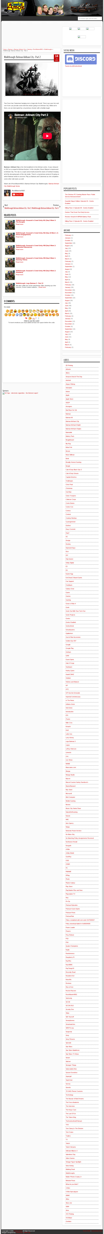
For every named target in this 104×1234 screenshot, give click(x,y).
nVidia (68, 849)
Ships (67, 1013)
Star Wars (69, 1046)
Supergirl (69, 1076)
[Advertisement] (50, 33)
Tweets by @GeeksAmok (73, 66)
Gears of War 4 (71, 603)
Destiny (68, 544)
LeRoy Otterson (71, 749)
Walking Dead (70, 1169)
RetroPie (68, 979)
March (67, 259)
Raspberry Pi (70, 957)
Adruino (68, 369)
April (66, 256)
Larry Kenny (70, 737)
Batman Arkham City (72, 421)
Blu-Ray (68, 443)
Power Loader (70, 927)
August (67, 245)
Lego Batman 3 (71, 741)
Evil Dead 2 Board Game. (74, 577)
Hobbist (68, 678)
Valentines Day (70, 1154)
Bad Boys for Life (71, 410)
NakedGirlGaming (71, 812)
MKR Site (27, 1232)
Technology (69, 1095)
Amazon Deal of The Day (74, 376)
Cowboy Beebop (71, 518)
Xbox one (69, 1203)
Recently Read (70, 972)
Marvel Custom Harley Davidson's (77, 782)
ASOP (68, 402)
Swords (68, 1087)
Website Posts (70, 1180)
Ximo (67, 1210)
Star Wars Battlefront (72, 1050)
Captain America (71, 477)
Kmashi (68, 726)
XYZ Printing (70, 1214)
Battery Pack (70, 436)
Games (68, 596)
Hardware (69, 667)
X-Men (68, 1188)
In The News (70, 700)
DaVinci (68, 525)
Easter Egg (69, 574)
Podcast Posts (70, 912)
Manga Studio (70, 775)
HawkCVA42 (70, 674)
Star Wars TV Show (72, 1054)
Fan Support (70, 581)
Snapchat (69, 1031)
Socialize (50, 23)
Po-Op (68, 901)
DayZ (67, 533)
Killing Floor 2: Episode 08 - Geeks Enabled (79, 208)
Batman (68, 414)
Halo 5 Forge (70, 663)
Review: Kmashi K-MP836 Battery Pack (78, 216)
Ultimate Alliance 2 (71, 1151)
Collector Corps (71, 499)
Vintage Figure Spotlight (73, 1162)
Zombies (68, 1221)
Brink (67, 458)
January (67, 238)
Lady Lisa (69, 734)
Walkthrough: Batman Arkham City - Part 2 (22, 57)
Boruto (68, 451)
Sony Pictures (70, 1039)
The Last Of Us (71, 1113)
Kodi (67, 730)
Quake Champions (72, 946)
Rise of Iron (69, 987)
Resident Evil (70, 976)
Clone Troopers (71, 496)
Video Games (70, 1158)
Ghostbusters (70, 630)
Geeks (68, 618)
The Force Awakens (72, 1102)
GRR (67, 656)
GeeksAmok (70, 626)
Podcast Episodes (72, 905)
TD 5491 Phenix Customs (74, 1091)
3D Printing (69, 365)
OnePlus (68, 856)
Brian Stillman (70, 455)
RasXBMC (69, 964)
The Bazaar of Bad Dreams (75, 1098)
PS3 (67, 938)
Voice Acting (70, 1165)
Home (5, 23)
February (68, 235)
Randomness (70, 953)
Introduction (69, 711)
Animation (69, 388)
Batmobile (69, 432)
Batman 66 (69, 417)
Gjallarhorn (69, 633)
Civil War (69, 492)
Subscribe (72, 23)
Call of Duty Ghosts (72, 473)
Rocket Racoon (71, 990)
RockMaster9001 (71, 994)
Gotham (68, 652)
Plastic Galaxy (70, 883)
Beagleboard (70, 440)
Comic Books (70, 503)
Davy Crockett (70, 529)
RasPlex (68, 961)
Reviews (24, 23)
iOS (67, 715)
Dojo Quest (69, 559)
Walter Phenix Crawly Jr (74, 1177)
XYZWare (69, 1218)
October (67, 240)
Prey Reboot (70, 935)
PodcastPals (70, 916)
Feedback (60, 23)
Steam (68, 1057)
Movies (68, 804)
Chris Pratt (69, 484)
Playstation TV (70, 894)
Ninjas (68, 827)
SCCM (68, 1002)
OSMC (68, 864)
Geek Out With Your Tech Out (75, 611)
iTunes (68, 719)
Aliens (68, 373)
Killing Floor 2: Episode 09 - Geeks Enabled (79, 221)
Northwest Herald (71, 842)
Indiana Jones (70, 704)
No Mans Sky (70, 834)
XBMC (68, 1195)
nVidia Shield (70, 853)
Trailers (68, 1136)
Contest (68, 514)
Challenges (69, 481)
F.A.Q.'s (82, 23)
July (66, 248)
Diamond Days (70, 548)
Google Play (70, 648)
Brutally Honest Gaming (73, 462)
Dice (67, 551)
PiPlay (68, 875)
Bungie (68, 466)
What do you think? (72, 1184)
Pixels (68, 879)
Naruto (68, 816)
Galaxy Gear (70, 589)
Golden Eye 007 (71, 641)
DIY (67, 555)
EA (67, 570)
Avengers (69, 406)
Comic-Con (69, 507)
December (68, 290)
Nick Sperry (70, 823)
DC (67, 536)
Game (68, 592)
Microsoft (69, 793)
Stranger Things (71, 1065)
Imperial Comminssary (73, 697)
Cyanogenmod (70, 522)
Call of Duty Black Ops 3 (74, 469)
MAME (68, 764)
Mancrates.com (71, 767)
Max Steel (69, 790)
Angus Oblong (70, 384)
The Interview (70, 1106)
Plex (67, 898)
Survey (68, 1084)
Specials (68, 1043)
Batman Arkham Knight (73, 425)
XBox (67, 1199)
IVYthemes (19, 1232)
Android (68, 380)
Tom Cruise (69, 1132)
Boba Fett (69, 447)
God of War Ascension (73, 637)
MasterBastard (70, 786)
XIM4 (67, 1206)
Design (68, 540)
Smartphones (70, 1020)
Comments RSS (97, 1231)
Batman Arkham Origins (73, 429)
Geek (67, 607)
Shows (14, 23)
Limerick (68, 752)
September (68, 243)
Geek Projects (70, 615)
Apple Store (69, 399)
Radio (67, 950)
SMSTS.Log (70, 1028)
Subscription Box (71, 1069)
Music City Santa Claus (73, 808)
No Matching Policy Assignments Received (80, 838)
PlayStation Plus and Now (74, 890)
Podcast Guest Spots (73, 909)
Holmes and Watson (72, 682)
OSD (67, 860)
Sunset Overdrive (71, 1072)
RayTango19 (70, 968)
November (68, 292)
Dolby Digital (70, 563)
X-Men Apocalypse (72, 1191)
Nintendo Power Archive (73, 831)
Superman (69, 1080)
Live (67, 756)
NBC (67, 819)
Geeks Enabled (71, 622)
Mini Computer (70, 797)
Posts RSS (86, 1231)
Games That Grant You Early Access (77, 212)
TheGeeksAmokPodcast (74, 1121)
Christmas (69, 488)
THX (67, 1124)
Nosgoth (68, 845)
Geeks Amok (18, 1231)
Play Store (69, 886)
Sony (67, 1035)
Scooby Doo (70, 1009)
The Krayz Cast (71, 1110)
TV (67, 1139)
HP (67, 685)
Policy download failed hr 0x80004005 (78, 923)
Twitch (68, 1143)
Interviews (69, 708)
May (66, 253)
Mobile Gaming (70, 801)
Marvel (68, 778)
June (66, 251)
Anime (68, 391)
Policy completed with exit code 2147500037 (80, 920)
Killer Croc (69, 723)
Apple (67, 395)
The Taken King (71, 1117)
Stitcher (68, 1061)
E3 (66, 566)
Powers (68, 931)
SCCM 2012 (70, 1005)
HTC (67, 689)
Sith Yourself (70, 1017)
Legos (68, 745)
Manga (68, 771)
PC (67, 868)
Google (68, 644)
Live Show (69, 760)
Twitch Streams (71, 1147)
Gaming (68, 600)
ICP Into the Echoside (73, 693)
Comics (68, 510)
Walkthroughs (37, 23)
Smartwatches (70, 1024)
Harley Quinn (70, 670)
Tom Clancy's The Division (74, 1128)
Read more (19, 224)
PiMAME (68, 871)
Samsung (69, 998)
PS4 (67, 942)
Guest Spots (70, 659)
